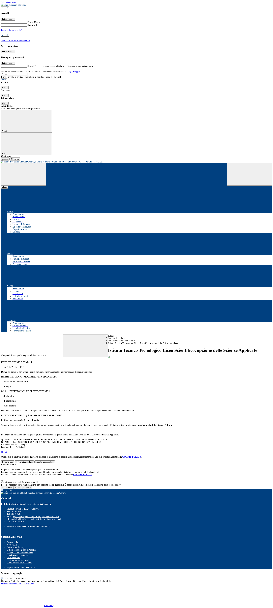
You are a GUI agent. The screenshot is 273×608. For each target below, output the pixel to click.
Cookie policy (13, 542)
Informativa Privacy (16, 547)
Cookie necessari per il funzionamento (18, 482)
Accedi (5, 8)
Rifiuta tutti (24, 462)
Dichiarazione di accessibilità (20, 552)
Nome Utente (34, 22)
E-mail (31, 66)
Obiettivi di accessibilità (17, 555)
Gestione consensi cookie (18, 560)
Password (32, 25)
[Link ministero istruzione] (13, 5)
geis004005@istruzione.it (36, 516)
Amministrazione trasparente (19, 562)
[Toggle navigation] (23, 174)
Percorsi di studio (115, 338)
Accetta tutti (45, 462)
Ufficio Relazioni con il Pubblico (21, 550)
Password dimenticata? (11, 30)
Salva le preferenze (23, 488)
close (4, 187)
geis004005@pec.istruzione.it (36, 519)
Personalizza (7, 462)
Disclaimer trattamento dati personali (17, 583)
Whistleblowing (14, 557)
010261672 (16, 511)
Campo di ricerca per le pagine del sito (18, 355)
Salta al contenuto (9, 2)
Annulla (5, 159)
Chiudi (4, 87)
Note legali (12, 545)
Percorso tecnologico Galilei (120, 340)
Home (110, 335)
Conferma (15, 159)
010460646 (16, 514)
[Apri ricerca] (249, 174)
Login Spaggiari (74, 71)
